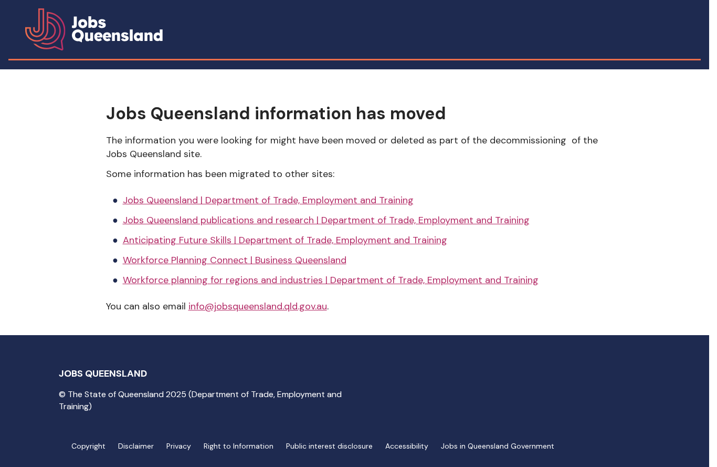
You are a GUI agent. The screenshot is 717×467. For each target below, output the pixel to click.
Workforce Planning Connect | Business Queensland (234, 260)
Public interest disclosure (329, 446)
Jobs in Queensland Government (497, 446)
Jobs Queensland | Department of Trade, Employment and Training (268, 200)
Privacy (178, 446)
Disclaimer (136, 446)
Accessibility (406, 446)
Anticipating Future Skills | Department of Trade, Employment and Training (285, 240)
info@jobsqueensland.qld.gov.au (257, 306)
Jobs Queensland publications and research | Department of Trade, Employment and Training (326, 220)
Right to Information (238, 446)
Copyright (88, 446)
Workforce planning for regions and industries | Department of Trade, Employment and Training (331, 280)
